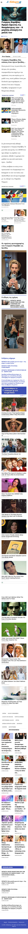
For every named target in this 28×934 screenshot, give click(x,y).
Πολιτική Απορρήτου (13, 922)
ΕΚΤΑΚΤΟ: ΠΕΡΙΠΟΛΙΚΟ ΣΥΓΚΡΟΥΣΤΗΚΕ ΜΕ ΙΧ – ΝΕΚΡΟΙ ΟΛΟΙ (14, 370)
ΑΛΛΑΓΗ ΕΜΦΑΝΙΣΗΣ (13, 713)
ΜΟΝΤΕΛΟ (19, 723)
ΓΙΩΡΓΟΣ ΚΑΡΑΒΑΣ (19, 716)
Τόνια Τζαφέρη (6, 56)
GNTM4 (4, 713)
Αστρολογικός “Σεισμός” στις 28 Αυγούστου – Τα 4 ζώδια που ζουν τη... (20, 827)
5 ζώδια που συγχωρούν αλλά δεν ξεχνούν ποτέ (20, 787)
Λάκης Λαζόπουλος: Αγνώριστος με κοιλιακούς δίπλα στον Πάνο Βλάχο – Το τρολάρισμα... (7, 849)
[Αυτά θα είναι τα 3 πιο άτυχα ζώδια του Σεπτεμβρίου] (7, 758)
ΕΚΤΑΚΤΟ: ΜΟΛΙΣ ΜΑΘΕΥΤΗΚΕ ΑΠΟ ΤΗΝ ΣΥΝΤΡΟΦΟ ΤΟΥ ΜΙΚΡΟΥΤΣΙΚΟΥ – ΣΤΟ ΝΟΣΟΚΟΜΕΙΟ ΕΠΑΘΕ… (17, 304)
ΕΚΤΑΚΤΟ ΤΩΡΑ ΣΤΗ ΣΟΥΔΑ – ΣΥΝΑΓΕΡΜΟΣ (10, 366)
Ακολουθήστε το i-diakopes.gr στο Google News (11, 390)
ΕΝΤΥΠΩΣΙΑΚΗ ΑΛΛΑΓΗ (8, 720)
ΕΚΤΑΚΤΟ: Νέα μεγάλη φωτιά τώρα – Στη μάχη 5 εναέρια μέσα (14, 362)
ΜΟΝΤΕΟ (4, 727)
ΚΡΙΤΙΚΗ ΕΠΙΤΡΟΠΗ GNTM (8, 723)
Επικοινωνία (21, 922)
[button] (14, 13)
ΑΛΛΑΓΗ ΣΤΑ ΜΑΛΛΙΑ (7, 716)
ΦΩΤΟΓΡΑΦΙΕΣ (12, 727)
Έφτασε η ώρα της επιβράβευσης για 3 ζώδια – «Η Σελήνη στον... (20, 807)
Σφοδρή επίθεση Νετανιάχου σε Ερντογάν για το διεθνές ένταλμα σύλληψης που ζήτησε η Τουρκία (12, 376)
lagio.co (14, 926)
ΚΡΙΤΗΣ (17, 720)
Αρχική (5, 922)
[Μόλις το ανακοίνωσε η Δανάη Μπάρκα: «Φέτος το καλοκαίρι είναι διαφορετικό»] (20, 839)
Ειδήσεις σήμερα (8, 358)
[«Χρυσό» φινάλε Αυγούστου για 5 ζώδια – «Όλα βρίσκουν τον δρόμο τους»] (7, 818)
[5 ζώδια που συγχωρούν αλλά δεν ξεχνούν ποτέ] (20, 780)
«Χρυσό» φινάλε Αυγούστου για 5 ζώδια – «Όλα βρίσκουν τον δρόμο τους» (7, 827)
